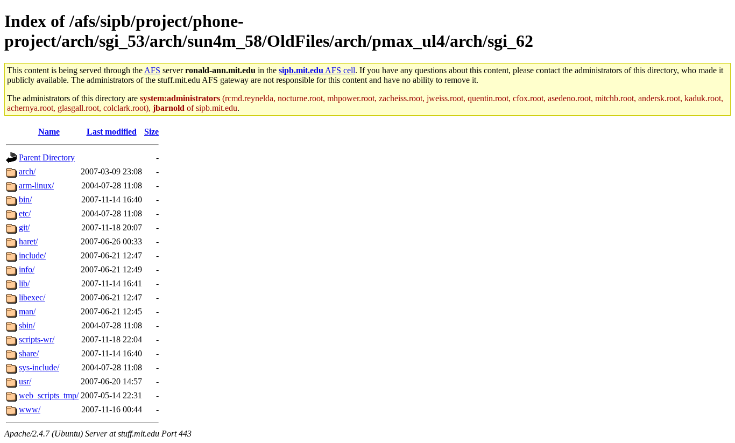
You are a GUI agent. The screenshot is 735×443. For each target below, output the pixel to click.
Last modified (112, 131)
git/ (24, 227)
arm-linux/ (36, 185)
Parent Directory (47, 157)
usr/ (25, 381)
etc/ (25, 213)
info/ (26, 269)
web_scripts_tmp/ (49, 395)
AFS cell (317, 70)
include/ (32, 255)
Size (151, 131)
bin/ (25, 199)
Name (49, 131)
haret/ (28, 241)
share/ (29, 353)
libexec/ (32, 297)
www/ (29, 409)
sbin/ (27, 325)
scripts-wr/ (36, 339)
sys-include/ (39, 367)
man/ (27, 311)
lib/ (24, 283)
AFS (152, 70)
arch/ (27, 171)
